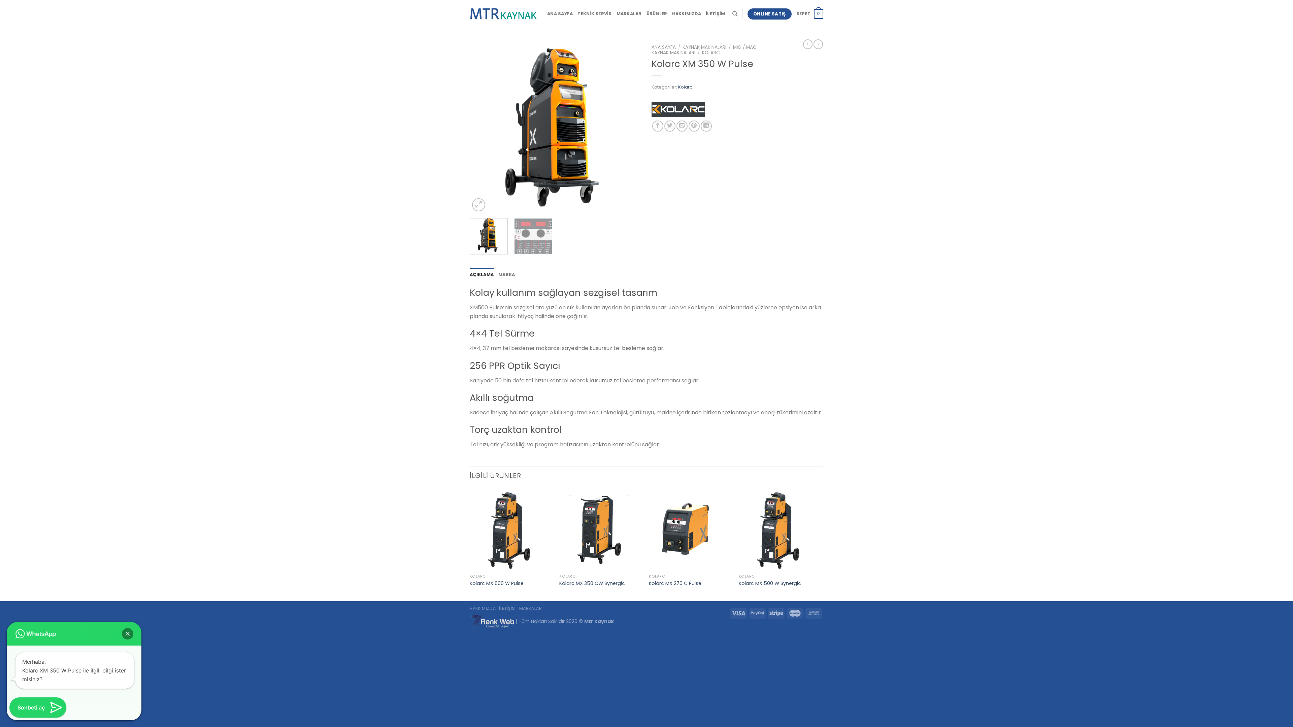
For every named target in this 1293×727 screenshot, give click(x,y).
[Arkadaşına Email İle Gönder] (682, 126)
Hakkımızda (686, 13)
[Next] (630, 127)
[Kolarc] (678, 111)
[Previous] (481, 127)
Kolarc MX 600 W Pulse (497, 583)
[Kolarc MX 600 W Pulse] (511, 529)
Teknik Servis (594, 13)
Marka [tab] (506, 274)
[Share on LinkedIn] (706, 126)
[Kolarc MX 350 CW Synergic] (600, 529)
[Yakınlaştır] (478, 204)
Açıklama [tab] (482, 274)
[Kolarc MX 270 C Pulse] (690, 529)
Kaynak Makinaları (704, 47)
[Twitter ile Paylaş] (669, 126)
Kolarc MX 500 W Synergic (770, 583)
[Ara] (734, 13)
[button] (127, 633)
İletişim (715, 13)
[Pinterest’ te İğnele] (694, 126)
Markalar (629, 13)
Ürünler (656, 13)
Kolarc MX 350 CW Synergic (592, 583)
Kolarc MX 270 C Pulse (675, 583)
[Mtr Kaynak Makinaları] (503, 14)
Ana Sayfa (560, 13)
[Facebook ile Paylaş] (657, 126)
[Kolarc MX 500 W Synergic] (780, 529)
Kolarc (711, 52)
